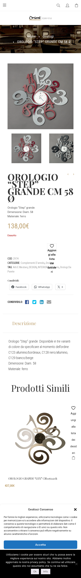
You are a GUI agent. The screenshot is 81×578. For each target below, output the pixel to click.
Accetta (40, 544)
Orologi (48, 36)
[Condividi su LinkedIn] (41, 302)
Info (45, 571)
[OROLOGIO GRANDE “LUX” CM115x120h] (40, 438)
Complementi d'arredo (33, 262)
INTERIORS (43, 267)
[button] (75, 509)
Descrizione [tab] (24, 323)
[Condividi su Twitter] (34, 302)
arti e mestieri (20, 267)
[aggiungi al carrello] (73, 458)
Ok (35, 571)
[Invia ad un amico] (49, 302)
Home (31, 36)
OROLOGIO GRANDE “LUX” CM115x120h (32, 478)
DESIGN (33, 267)
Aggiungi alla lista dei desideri (51, 251)
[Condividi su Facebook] (27, 302)
